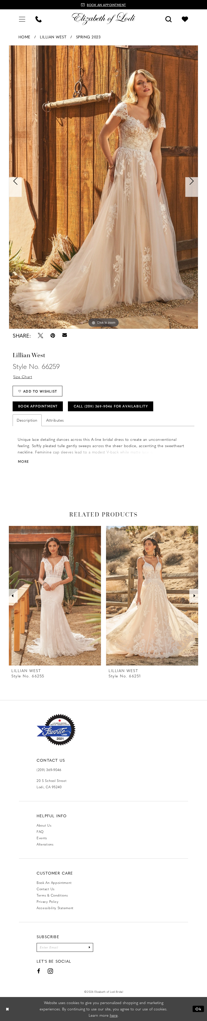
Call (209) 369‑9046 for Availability (111, 406)
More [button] (23, 461)
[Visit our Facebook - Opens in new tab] (39, 971)
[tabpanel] (103, 187)
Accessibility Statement (55, 907)
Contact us (46, 888)
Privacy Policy (48, 901)
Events (42, 837)
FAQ (40, 831)
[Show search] (168, 19)
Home (24, 37)
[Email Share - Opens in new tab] (64, 335)
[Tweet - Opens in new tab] (40, 335)
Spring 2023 (88, 37)
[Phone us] (38, 19)
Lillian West (53, 37)
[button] (22, 19)
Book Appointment (38, 406)
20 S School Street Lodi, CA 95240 (52, 783)
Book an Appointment (54, 882)
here (114, 1015)
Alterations (45, 844)
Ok (198, 1008)
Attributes (55, 420)
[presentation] (55, 596)
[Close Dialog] (7, 1009)
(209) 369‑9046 (49, 769)
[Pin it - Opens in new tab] (53, 335)
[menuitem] (22, 19)
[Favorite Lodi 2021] (56, 730)
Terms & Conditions (52, 895)
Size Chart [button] (22, 376)
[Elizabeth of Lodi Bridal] (103, 18)
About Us (44, 825)
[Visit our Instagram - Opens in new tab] (50, 971)
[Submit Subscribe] (89, 947)
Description (27, 420)
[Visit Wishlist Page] (185, 19)
